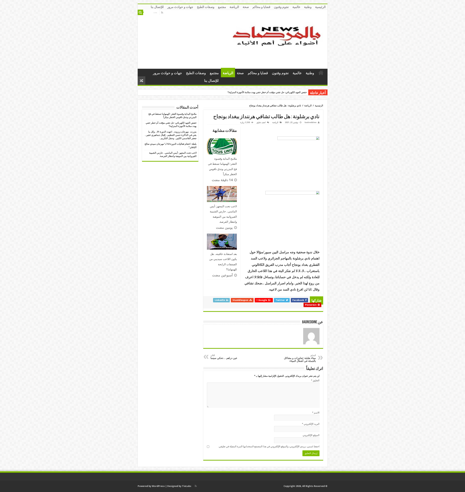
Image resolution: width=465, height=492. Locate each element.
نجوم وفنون (281, 7)
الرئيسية (320, 7)
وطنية (308, 7)
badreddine (310, 122)
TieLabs (186, 486)
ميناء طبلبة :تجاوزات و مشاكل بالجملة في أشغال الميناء (300, 358)
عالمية (296, 7)
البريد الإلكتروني (311, 424)
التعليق (315, 380)
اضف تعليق (261, 122)
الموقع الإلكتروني (311, 435)
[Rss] (162, 12)
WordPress (158, 486)
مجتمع (222, 7)
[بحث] (140, 12)
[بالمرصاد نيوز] (279, 38)
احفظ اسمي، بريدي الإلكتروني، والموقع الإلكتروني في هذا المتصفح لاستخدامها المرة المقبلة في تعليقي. (269, 446)
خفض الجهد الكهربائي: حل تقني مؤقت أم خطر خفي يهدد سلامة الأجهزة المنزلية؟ (267, 92)
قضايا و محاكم (261, 7)
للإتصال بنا (157, 7)
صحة (246, 7)
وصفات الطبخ (205, 7)
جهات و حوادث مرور (180, 7)
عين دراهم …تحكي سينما (224, 356)
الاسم (316, 412)
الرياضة (234, 7)
